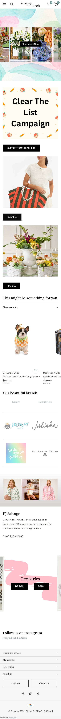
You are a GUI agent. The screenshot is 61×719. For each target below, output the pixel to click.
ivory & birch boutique (15, 637)
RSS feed (48, 711)
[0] (56, 4)
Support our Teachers (21, 148)
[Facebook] (23, 694)
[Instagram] (30, 694)
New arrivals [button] (10, 307)
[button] (4, 4)
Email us (44, 683)
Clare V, (12, 217)
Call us (16, 683)
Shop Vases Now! (30, 44)
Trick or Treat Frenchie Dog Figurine (21, 376)
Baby (41, 586)
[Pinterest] (38, 694)
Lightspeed (12, 717)
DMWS (39, 711)
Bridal (19, 586)
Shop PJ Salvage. (13, 536)
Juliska (11, 286)
